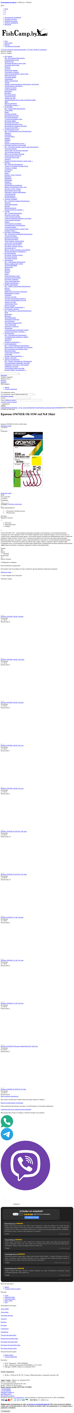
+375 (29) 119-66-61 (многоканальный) (13, 49)
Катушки (4, 1325)
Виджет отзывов (64, 1279)
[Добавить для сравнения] (1, 506)
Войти (3, 396)
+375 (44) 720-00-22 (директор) (36, 49)
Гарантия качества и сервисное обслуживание (16, 1109)
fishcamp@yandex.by (7, 1392)
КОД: (2, 495)
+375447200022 (6, 1390)
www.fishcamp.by (18, 1397)
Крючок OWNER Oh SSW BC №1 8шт (13, 1089)
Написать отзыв (6, 426)
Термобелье (4, 1332)
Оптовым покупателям (12, 46)
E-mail (3, 398)
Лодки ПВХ (5, 1309)
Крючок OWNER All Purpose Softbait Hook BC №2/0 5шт (19, 1046)
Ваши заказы (9, 1355)
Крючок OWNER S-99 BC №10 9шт (12, 659)
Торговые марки (10, 1299)
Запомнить (6, 404)
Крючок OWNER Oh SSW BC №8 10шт (14, 831)
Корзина (3, 380)
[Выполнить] (34, 394)
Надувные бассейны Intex (9, 1342)
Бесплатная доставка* (8, 2)
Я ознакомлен (6, 1411)
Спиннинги (5, 1328)
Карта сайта (8, 43)
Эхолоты (4, 1319)
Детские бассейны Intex (8, 1335)
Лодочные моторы (7, 1315)
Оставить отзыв (32, 1217)
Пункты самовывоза (11, 23)
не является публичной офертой (38, 1404)
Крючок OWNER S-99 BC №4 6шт (12, 702)
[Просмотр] (1, 615)
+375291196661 (6, 1389)
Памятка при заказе (11, 21)
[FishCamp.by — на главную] (25, 38)
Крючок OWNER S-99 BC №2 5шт (12, 788)
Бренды (7, 44)
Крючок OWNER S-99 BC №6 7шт (12, 745)
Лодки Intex (4, 1312)
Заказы (7, 387)
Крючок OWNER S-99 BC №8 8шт (12, 616)
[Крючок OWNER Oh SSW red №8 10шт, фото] (28, 486)
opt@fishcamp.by (6, 1394)
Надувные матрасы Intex (9, 1348)
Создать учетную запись (9, 402)
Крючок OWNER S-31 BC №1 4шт (12, 960)
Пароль (3, 400)
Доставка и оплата (11, 19)
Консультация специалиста (9, 1096)
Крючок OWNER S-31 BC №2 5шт (12, 1003)
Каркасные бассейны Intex (9, 1338)
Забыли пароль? (11, 400)
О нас (6, 1295)
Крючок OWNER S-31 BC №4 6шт (12, 917)
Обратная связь (10, 1297)
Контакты (8, 24)
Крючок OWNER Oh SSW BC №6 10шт (14, 874)
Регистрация (9, 396)
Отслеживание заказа (8, 394)
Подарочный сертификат (13, 17)
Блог (6, 41)
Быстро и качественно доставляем (12, 1103)
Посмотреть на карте (7, 1396)
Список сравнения (11, 389)
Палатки (3, 1322)
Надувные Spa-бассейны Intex (10, 1345)
